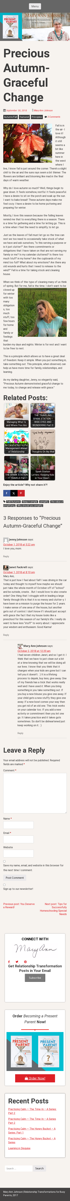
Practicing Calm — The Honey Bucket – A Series (32, 1140)
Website (8, 847)
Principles (37, 117)
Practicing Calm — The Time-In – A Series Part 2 (32, 1120)
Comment (9, 770)
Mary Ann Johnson (43, 110)
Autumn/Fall (10, 117)
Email (7, 833)
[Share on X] (14, 493)
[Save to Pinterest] (21, 493)
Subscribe (35, 978)
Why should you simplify (29, 505)
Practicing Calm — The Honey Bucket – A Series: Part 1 (32, 1130)
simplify (44, 501)
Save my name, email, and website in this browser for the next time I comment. (33, 868)
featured (24, 117)
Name (7, 818)
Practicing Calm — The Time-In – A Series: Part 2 (32, 1111)
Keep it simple (30, 501)
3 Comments (54, 117)
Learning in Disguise (19, 1148)
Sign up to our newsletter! (18, 888)
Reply (6, 556)
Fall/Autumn (13, 501)
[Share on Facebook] (6, 493)
